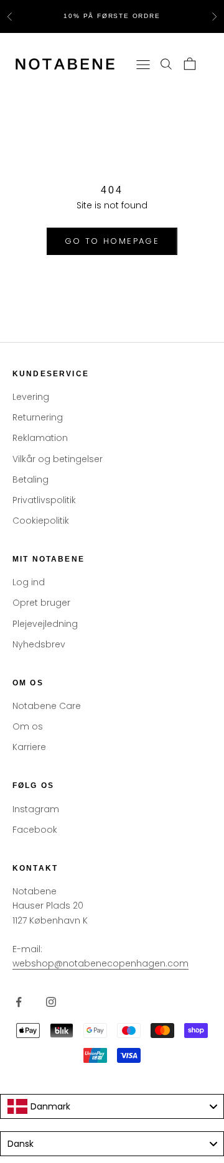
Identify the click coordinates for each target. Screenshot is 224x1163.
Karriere (29, 747)
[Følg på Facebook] (18, 1002)
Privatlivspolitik (44, 500)
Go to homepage (112, 241)
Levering (30, 397)
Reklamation (40, 438)
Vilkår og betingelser (57, 459)
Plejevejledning (45, 624)
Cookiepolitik (40, 520)
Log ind (28, 582)
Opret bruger (41, 602)
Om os (27, 726)
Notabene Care (46, 706)
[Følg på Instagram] (51, 1002)
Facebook (34, 829)
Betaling (30, 479)
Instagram (35, 809)
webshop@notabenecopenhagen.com (100, 963)
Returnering (37, 417)
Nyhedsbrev (38, 644)
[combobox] (112, 1106)
